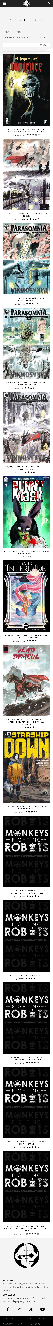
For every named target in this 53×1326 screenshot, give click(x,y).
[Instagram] (19, 1310)
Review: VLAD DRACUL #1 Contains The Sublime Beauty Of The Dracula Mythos (26, 722)
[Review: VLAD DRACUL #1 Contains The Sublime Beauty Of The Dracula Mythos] (26, 680)
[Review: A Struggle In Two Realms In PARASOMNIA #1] (26, 427)
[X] (31, 1310)
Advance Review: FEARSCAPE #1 (26, 975)
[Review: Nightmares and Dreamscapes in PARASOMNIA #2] (26, 343)
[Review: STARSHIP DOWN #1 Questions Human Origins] (26, 767)
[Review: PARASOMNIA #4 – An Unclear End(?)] (26, 174)
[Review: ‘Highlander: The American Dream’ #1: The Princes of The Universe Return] (26, 1186)
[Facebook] (8, 1310)
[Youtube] (42, 1310)
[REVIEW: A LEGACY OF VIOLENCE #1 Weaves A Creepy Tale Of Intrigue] (26, 90)
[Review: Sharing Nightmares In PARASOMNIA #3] (26, 258)
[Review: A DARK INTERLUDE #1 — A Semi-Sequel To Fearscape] (26, 596)
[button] (4, 3)
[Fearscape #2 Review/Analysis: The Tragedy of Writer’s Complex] (26, 851)
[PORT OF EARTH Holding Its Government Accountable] (26, 1018)
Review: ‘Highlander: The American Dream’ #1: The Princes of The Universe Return (26, 1228)
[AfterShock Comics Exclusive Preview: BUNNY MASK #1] (26, 512)
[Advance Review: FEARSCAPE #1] (26, 936)
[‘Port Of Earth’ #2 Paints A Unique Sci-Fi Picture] (26, 1102)
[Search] (49, 3)
